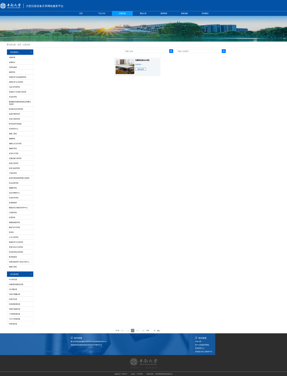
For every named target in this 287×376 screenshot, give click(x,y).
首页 (81, 13)
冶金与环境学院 (14, 87)
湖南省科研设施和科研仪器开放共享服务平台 (86, 345)
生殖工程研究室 (14, 119)
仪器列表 (122, 13)
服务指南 (184, 13)
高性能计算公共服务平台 (203, 351)
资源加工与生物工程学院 (17, 92)
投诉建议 (205, 13)
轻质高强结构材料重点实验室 (19, 178)
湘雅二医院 (13, 133)
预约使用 (141, 69)
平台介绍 (101, 13)
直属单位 (12, 62)
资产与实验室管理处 (202, 345)
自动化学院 (13, 97)
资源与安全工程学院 (16, 247)
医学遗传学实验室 (15, 124)
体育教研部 (13, 202)
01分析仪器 (13, 279)
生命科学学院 (13, 198)
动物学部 (12, 57)
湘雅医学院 (13, 188)
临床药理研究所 (14, 114)
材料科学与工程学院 (16, 82)
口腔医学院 (13, 212)
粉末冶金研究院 (14, 168)
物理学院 (12, 72)
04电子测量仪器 (14, 294)
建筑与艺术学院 (14, 227)
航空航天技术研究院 (16, 109)
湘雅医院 (12, 138)
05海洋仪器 (13, 299)
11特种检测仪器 (14, 314)
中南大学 (198, 341)
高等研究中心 (13, 128)
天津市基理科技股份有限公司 (163, 374)
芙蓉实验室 (13, 67)
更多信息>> (138, 64)
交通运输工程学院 (15, 158)
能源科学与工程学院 (16, 242)
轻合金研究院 (13, 183)
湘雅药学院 (13, 148)
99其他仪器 (13, 324)
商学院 (11, 232)
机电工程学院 (13, 163)
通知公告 (143, 13)
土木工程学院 (13, 237)
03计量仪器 (13, 289)
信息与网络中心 (14, 193)
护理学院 (12, 217)
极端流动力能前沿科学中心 (18, 207)
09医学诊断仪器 (14, 309)
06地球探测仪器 (14, 304)
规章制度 (163, 13)
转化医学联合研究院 (16, 252)
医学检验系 (13, 257)
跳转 (158, 331)
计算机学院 (13, 173)
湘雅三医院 (13, 267)
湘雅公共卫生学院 (15, 143)
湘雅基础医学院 (14, 222)
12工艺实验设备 (14, 319)
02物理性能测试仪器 (16, 284)
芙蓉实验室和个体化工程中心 (19, 262)
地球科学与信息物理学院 (17, 77)
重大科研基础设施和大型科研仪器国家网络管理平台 (89, 341)
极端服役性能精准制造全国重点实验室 (20, 102)
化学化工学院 (13, 153)
